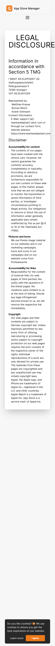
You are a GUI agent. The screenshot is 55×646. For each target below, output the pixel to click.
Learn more (16, 638)
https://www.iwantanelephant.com (30, 133)
